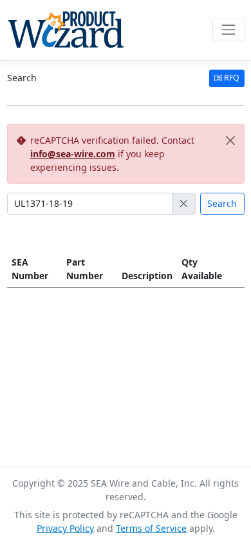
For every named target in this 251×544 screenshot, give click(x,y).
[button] (184, 204)
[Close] (230, 140)
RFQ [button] (230, 77)
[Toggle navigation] (228, 30)
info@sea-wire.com (72, 154)
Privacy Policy (65, 528)
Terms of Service (151, 528)
